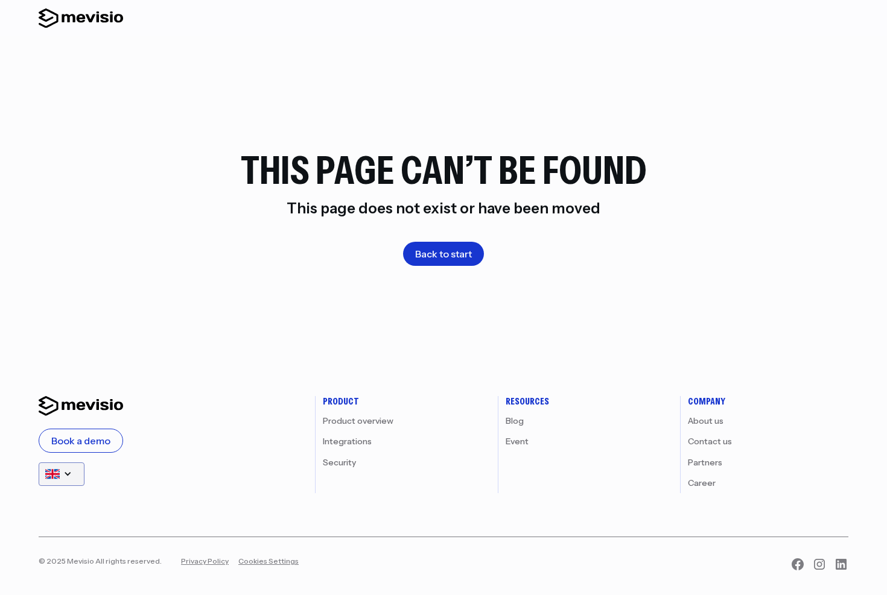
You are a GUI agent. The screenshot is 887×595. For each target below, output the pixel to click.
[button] (61, 474)
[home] (81, 18)
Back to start (443, 254)
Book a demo (80, 441)
